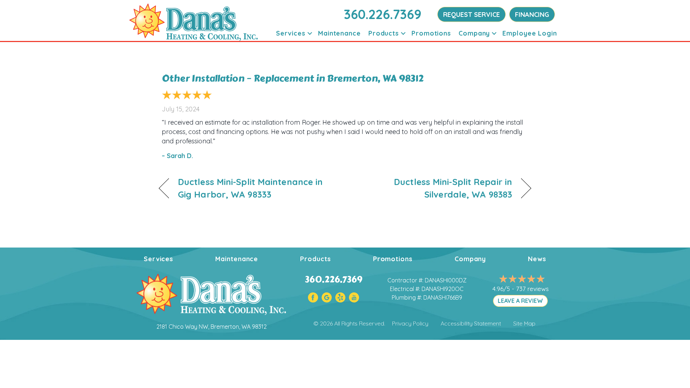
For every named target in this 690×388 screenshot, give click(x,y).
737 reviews (532, 288)
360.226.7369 (383, 14)
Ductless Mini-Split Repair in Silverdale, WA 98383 (434, 188)
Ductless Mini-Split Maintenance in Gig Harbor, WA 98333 (250, 188)
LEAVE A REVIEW (520, 300)
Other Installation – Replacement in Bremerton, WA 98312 (293, 78)
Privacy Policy (410, 323)
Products (383, 33)
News (537, 259)
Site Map (524, 323)
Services (290, 33)
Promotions (431, 33)
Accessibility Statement (471, 323)
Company (474, 33)
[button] (309, 33)
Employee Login (529, 33)
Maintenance (339, 33)
